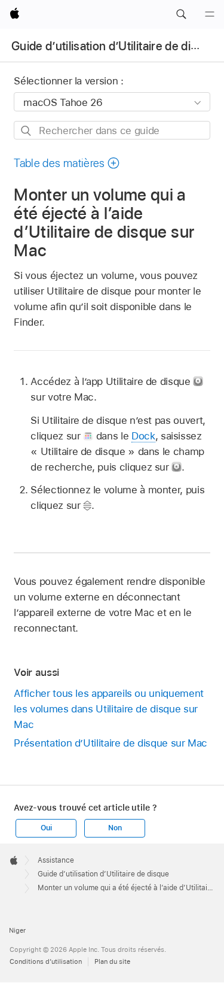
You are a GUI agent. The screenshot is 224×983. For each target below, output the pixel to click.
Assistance (56, 860)
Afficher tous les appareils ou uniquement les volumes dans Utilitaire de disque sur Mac (108, 708)
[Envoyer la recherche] (26, 131)
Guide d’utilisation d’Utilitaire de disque (114, 46)
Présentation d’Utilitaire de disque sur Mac (110, 743)
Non (114, 828)
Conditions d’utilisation (46, 961)
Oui (46, 828)
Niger (17, 930)
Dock (143, 436)
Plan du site (112, 961)
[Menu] (209, 14)
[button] (181, 14)
